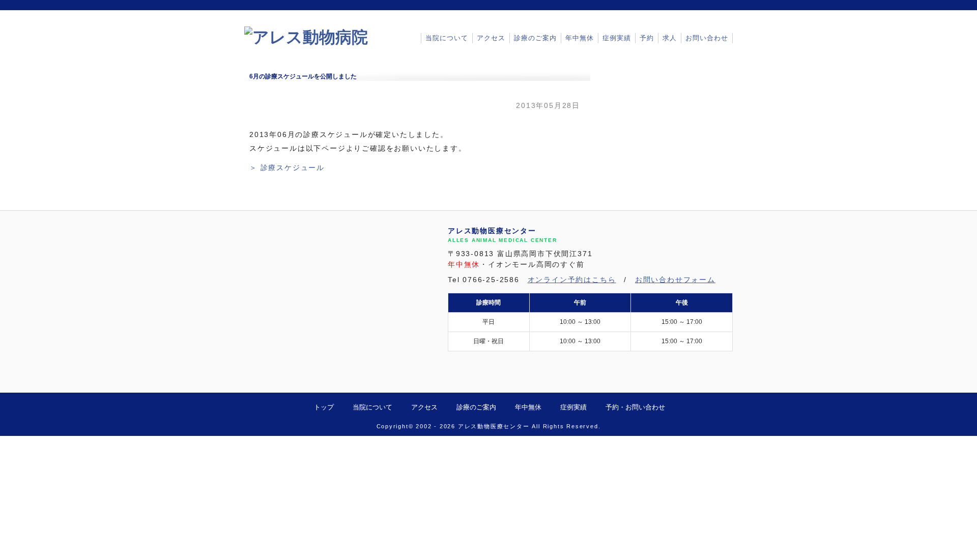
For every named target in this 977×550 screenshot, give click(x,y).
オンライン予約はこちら (572, 280)
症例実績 (616, 38)
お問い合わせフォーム (675, 280)
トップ (324, 407)
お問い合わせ (706, 38)
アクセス (491, 38)
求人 (670, 38)
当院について (446, 38)
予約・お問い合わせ (635, 407)
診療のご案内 (535, 38)
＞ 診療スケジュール (287, 168)
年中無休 (579, 38)
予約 (647, 38)
